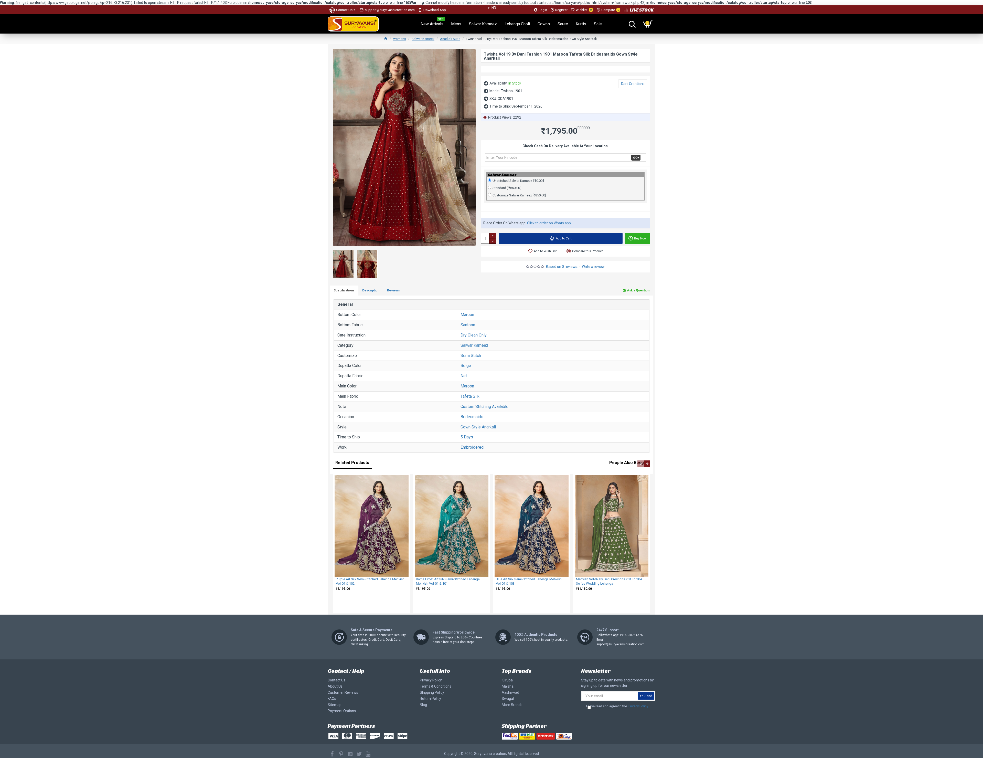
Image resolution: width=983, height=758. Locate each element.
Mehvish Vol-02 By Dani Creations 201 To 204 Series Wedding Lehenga (609, 581)
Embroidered (472, 447)
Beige (466, 365)
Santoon (468, 324)
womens (399, 39)
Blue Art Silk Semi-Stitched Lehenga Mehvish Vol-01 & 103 (529, 581)
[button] (640, 463)
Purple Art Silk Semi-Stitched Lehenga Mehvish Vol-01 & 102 (370, 581)
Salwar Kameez (423, 39)
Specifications (344, 290)
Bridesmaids (472, 416)
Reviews (393, 290)
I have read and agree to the (617, 706)
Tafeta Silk (470, 396)
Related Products (352, 462)
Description (370, 290)
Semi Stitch (471, 355)
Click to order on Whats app (549, 223)
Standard (507, 188)
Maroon (467, 314)
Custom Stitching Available (484, 406)
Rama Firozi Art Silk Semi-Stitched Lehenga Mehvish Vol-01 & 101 (448, 581)
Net (464, 375)
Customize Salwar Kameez (519, 195)
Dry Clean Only (474, 335)
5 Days (467, 437)
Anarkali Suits (450, 39)
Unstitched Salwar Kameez (518, 181)
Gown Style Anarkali (478, 427)
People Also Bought (628, 462)
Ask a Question (638, 290)
